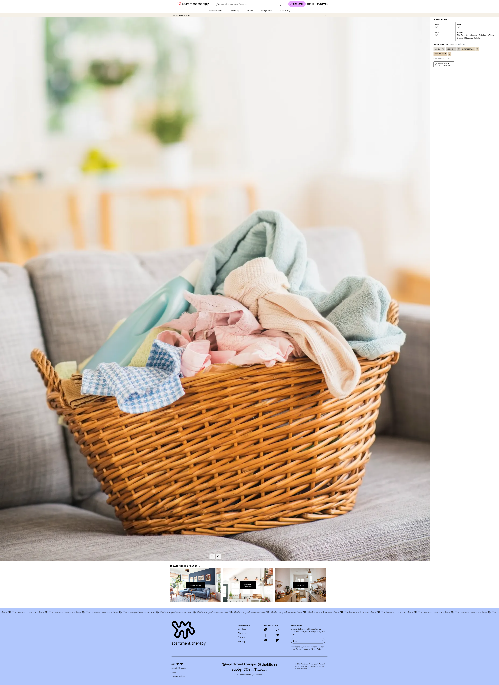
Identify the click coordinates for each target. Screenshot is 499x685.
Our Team (242, 628)
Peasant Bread (440, 54)
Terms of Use (301, 649)
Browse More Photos (181, 15)
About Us (242, 633)
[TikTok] (277, 629)
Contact (241, 637)
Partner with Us (178, 676)
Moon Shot (451, 49)
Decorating (234, 10)
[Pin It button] (218, 556)
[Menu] (173, 3)
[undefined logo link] (193, 3)
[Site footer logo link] (203, 632)
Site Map (241, 641)
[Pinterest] (277, 635)
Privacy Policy (316, 649)
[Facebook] (265, 635)
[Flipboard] (277, 640)
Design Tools (266, 10)
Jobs (174, 672)
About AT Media (179, 668)
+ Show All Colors (442, 58)
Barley (437, 49)
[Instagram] (265, 629)
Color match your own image (445, 64)
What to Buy (285, 10)
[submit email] (321, 641)
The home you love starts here (42, 612)
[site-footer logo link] (177, 664)
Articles (250, 10)
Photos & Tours (215, 10)
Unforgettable (468, 49)
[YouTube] (265, 640)
